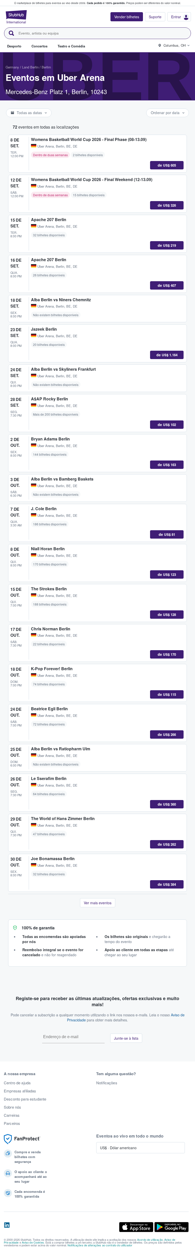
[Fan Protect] (22, 1139)
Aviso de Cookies (33, 1242)
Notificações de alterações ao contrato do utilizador (100, 1245)
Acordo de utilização (150, 1239)
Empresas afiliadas (20, 1091)
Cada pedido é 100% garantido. (106, 3)
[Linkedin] (7, 1227)
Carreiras (12, 1115)
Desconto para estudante (25, 1099)
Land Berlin (30, 67)
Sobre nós (12, 1107)
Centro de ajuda (17, 1083)
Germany (12, 67)
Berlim (46, 67)
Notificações (106, 1083)
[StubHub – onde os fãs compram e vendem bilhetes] (16, 16)
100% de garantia (38, 928)
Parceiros (12, 1123)
